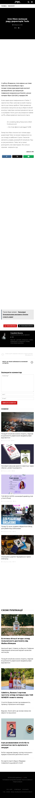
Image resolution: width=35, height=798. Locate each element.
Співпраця (17, 789)
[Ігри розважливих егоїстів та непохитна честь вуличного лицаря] (17, 729)
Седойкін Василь (16, 333)
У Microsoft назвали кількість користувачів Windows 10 (19, 354)
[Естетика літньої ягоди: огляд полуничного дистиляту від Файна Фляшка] (17, 625)
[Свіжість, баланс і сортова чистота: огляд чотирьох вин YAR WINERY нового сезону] (17, 679)
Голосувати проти (27, 325)
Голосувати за (11, 325)
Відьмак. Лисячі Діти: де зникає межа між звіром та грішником (16, 712)
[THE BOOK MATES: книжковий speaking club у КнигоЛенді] (17, 484)
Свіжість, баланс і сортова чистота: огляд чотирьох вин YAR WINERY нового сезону (17, 695)
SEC (33, 151)
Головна (4, 6)
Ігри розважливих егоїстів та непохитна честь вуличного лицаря (15, 745)
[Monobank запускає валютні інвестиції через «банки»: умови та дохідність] (17, 454)
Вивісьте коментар (9, 403)
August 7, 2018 (27, 127)
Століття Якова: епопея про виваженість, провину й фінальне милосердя (15, 703)
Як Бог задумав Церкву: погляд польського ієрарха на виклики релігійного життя (16, 753)
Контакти (25, 789)
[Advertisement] (17, 60)
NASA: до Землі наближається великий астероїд (15, 362)
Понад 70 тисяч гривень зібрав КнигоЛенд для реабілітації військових (16, 527)
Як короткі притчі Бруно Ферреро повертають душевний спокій (13, 762)
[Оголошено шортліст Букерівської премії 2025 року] (17, 545)
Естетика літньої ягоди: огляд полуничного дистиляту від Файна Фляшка (15, 640)
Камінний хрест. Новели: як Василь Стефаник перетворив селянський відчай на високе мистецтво (17, 650)
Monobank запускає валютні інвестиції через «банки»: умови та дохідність (17, 467)
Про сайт (9, 789)
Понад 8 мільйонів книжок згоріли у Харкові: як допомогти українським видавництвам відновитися (17, 436)
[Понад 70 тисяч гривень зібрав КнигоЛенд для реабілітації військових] (17, 514)
